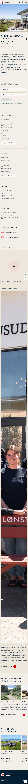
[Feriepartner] (6, 2)
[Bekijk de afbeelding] (14, 18)
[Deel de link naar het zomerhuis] (26, 39)
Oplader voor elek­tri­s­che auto (11, 217)
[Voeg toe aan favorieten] (26, 36)
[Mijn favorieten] (22, 2)
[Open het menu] (26, 2)
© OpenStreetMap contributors (15, 281)
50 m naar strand (7, 190)
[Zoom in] (25, 277)
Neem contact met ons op (16, 103)
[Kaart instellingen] (25, 274)
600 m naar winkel (8, 193)
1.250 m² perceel (7, 127)
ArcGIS (2, 281)
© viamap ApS (7, 281)
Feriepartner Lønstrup (6, 666)
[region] (14, 266)
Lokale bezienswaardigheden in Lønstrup (9, 715)
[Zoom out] (25, 279)
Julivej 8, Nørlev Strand (9, 46)
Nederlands (6, 780)
